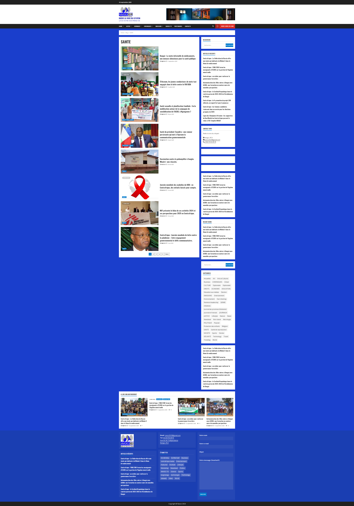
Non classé (217, 319)
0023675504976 (168, 438)
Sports (214, 333)
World (215, 340)
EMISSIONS (158, 26)
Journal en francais (210, 313)
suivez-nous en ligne (227, 26)
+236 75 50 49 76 (210, 142)
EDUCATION (126, 119)
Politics (182, 468)
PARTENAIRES (178, 26)
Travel (226, 336)
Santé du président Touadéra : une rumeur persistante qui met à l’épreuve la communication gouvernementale (139, 136)
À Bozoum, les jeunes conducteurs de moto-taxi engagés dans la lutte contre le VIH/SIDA (139, 84)
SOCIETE (129, 68)
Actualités (125, 94)
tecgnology (165, 475)
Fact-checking (221, 299)
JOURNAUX (137, 26)
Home (120, 26)
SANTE (124, 68)
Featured (164, 465)
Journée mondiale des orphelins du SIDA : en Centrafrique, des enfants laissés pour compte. (139, 187)
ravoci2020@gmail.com (212, 140)
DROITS (206, 289)
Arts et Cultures (222, 279)
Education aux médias (211, 292)
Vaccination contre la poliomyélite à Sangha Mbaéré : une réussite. (139, 162)
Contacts (188, 26)
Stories (221, 333)
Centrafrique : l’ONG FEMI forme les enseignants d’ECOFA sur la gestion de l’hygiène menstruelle (218, 69)
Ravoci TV (169, 26)
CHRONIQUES (217, 282)
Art (214, 279)
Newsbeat (207, 319)
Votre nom (203, 435)
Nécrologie (227, 319)
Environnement (209, 299)
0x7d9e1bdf (175, 458)
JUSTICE (207, 316)
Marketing (164, 468)
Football (172, 465)
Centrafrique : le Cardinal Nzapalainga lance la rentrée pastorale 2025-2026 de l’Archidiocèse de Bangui (218, 94)
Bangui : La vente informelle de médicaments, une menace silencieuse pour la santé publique (139, 58)
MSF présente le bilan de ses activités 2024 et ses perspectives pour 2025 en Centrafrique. (139, 213)
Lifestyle (215, 316)
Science (173, 472)
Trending (207, 340)
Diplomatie (217, 285)
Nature (222, 316)
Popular (217, 323)
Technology (217, 336)
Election (224, 292)
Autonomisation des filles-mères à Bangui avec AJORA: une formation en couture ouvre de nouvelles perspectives (217, 85)
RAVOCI (163, 164)
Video (171, 478)
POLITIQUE (125, 145)
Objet (201, 452)
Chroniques (147, 26)
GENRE (223, 302)
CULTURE (207, 285)
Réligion (225, 326)
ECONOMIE (215, 289)
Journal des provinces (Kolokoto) (215, 309)
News (229, 316)
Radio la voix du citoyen (129, 18)
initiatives (207, 306)
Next (167, 254)
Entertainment (219, 296)
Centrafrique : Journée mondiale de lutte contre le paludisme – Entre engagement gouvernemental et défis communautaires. (139, 239)
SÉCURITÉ (207, 336)
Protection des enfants (212, 326)
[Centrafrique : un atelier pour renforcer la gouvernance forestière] (191, 407)
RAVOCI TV (165, 472)
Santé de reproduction (219, 330)
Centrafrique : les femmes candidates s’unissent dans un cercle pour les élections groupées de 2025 (217, 109)
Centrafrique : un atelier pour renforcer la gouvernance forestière (190, 420)
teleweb (163, 478)
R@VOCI (163, 61)
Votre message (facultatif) (209, 460)
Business (207, 282)
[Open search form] (213, 26)
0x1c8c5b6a (165, 458)
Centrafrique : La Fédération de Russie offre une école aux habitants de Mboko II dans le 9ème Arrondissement (217, 60)
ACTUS (128, 26)
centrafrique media (167, 461)
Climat (226, 282)
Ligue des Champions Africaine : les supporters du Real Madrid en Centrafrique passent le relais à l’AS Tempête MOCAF (218, 118)
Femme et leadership (211, 302)
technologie (175, 475)
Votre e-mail (204, 444)
